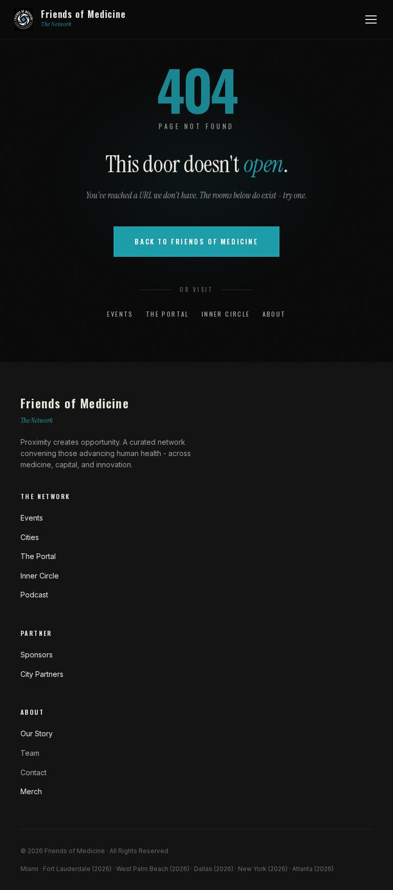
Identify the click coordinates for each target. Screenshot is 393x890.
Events (120, 313)
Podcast (34, 594)
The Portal (167, 313)
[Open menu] (371, 19)
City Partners (41, 674)
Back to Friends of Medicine (196, 241)
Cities (29, 537)
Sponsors (36, 654)
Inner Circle (226, 313)
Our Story (36, 733)
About (274, 313)
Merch (31, 791)
